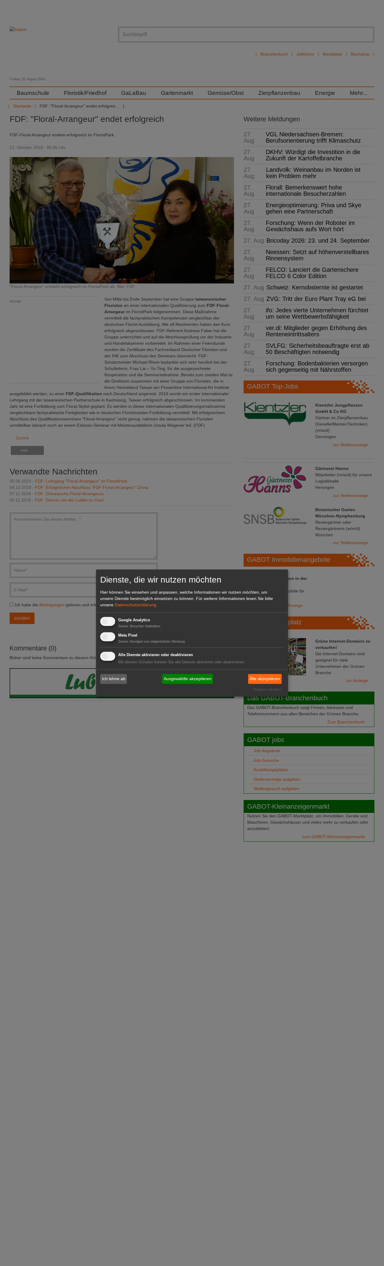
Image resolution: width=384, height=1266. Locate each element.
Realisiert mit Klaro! (267, 690)
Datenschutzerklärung (135, 604)
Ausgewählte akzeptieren (188, 678)
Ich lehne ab (113, 678)
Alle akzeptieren (265, 678)
